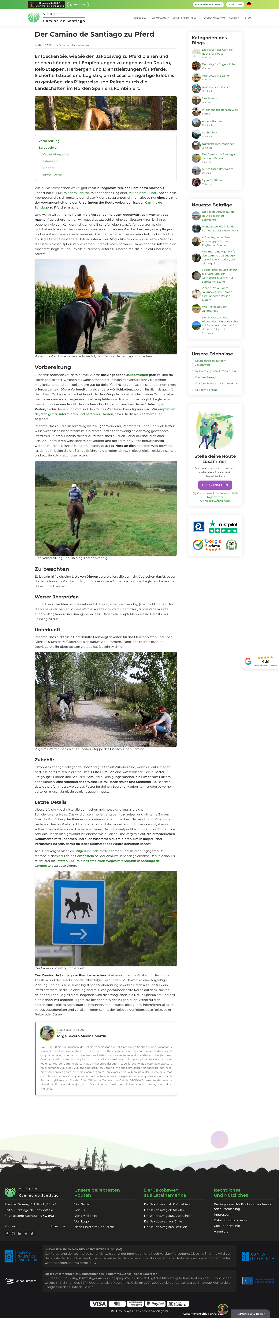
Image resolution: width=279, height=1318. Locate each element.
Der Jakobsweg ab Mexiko (164, 1210)
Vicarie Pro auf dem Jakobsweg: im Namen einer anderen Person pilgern (217, 293)
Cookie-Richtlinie (227, 1226)
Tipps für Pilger (212, 180)
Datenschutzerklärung (231, 1220)
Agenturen (222, 1231)
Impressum (223, 1214)
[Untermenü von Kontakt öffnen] (241, 18)
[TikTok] (32, 1233)
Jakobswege (210, 98)
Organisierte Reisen (251, 1313)
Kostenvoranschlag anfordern (203, 1313)
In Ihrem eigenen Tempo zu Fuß (216, 370)
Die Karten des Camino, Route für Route (217, 51)
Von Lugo (81, 1221)
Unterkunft (50, 161)
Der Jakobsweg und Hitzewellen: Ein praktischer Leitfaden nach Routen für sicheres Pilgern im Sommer (220, 325)
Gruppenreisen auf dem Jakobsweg (210, 362)
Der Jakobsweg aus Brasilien (165, 1227)
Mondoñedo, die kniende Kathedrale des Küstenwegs (220, 228)
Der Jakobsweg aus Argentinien (168, 1216)
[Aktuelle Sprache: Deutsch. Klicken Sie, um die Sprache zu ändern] (249, 4)
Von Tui (80, 1210)
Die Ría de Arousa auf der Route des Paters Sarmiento (219, 215)
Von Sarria (81, 1204)
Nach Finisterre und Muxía (94, 1227)
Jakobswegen (137, 375)
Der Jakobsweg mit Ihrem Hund (216, 383)
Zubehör (47, 168)
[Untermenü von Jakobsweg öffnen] (169, 18)
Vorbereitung (49, 141)
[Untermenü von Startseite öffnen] (148, 18)
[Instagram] (13, 1233)
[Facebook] (7, 1233)
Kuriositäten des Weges (217, 168)
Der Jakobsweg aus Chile (163, 1221)
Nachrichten (210, 132)
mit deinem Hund (142, 193)
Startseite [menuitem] (139, 17)
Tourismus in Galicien (216, 87)
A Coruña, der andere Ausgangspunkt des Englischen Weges (216, 241)
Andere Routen (212, 121)
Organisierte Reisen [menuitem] (185, 17)
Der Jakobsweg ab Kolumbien (167, 1204)
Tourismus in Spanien (216, 75)
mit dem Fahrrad (76, 193)
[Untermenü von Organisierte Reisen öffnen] (200, 18)
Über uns (58, 1226)
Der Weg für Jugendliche (218, 64)
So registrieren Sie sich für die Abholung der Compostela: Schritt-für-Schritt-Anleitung (219, 275)
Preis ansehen (215, 485)
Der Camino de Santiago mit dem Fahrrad (218, 156)
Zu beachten (48, 147)
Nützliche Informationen (72, 45)
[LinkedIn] (19, 1233)
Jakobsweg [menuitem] (159, 17)
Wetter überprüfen (55, 154)
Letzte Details (51, 175)
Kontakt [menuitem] (234, 17)
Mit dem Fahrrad (206, 389)
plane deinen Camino (208, 4)
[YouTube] (25, 1233)
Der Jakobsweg (205, 377)
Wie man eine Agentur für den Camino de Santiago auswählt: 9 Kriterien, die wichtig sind (219, 257)
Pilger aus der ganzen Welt (220, 109)
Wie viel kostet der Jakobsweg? (214, 308)
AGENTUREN (235, 4)
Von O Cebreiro (85, 1216)
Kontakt (11, 1226)
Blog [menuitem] (248, 17)
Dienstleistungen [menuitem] (215, 17)
